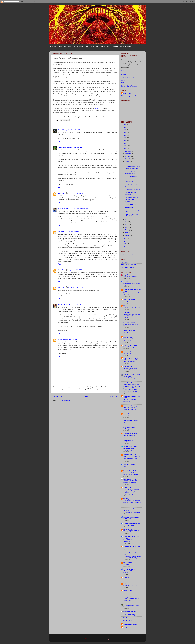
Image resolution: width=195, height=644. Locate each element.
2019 (125, 127)
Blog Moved (127, 301)
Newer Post (57, 396)
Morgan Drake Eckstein (65, 208)
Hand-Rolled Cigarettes (131, 184)
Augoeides (127, 275)
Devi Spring (61, 304)
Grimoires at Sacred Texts (128, 265)
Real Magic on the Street (131, 471)
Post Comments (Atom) (67, 400)
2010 (125, 148)
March (127, 230)
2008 (125, 241)
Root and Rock (128, 352)
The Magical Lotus (129, 499)
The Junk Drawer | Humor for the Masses (132, 375)
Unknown (61, 231)
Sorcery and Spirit (129, 330)
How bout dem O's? (130, 192)
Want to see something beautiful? (131, 215)
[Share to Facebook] (67, 120)
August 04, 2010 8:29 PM (73, 304)
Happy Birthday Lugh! (131, 176)
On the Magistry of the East (131, 606)
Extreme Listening (129, 347)
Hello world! (127, 332)
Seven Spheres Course (127, 77)
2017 (125, 130)
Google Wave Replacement (132, 189)
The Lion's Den (128, 440)
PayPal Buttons (129, 202)
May (126, 224)
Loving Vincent (128, 415)
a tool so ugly (129, 181)
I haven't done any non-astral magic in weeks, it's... (133, 167)
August (127, 161)
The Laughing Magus (130, 624)
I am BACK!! (127, 531)
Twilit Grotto (125, 262)
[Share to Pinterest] (69, 120)
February (128, 232)
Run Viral (126, 564)
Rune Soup (127, 312)
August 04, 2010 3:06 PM (75, 193)
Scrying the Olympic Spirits (131, 450)
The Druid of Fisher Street (132, 546)
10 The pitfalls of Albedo (130, 592)
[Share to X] (65, 120)
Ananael (126, 281)
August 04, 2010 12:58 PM (72, 130)
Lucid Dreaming (128, 441)
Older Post (113, 396)
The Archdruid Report (130, 433)
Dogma (125, 579)
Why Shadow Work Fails (130, 276)
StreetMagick (128, 590)
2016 (125, 132)
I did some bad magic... (131, 204)
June (126, 222)
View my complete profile (128, 96)
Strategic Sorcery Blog (130, 479)
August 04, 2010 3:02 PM (75, 147)
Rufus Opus (61, 193)
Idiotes (125, 466)
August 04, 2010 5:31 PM (75, 287)
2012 (125, 143)
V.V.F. (125, 584)
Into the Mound (128, 337)
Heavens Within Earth (130, 454)
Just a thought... (129, 207)
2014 (125, 138)
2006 (125, 246)
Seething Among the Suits (131, 517)
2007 (125, 244)
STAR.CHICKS (128, 518)
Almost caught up (130, 171)
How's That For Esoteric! (131, 530)
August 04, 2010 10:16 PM (70, 339)
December (128, 151)
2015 (125, 135)
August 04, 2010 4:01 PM (71, 231)
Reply (59, 141)
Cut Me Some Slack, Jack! (131, 378)
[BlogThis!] (63, 120)
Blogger (108, 639)
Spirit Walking (129, 195)
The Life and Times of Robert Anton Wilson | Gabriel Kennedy (132, 315)
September (128, 159)
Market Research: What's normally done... (132, 198)
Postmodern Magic (129, 464)
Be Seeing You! (128, 429)
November (128, 153)
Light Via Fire (128, 627)
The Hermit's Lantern (130, 618)
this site (96, 108)
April (127, 227)
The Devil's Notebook (130, 621)
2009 (125, 238)
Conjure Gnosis (128, 366)
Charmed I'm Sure (129, 322)
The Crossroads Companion (132, 523)
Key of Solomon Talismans (129, 86)
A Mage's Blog (128, 597)
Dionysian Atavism (129, 427)
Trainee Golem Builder (131, 420)
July (126, 219)
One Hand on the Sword (131, 605)
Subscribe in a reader (128, 255)
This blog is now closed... (130, 435)
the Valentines (128, 562)
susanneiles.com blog (130, 611)
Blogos (125, 306)
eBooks (123, 74)
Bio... (126, 187)
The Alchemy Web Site (128, 267)
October (127, 156)
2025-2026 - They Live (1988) (132, 307)
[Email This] (61, 120)
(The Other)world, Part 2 (130, 585)
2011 (125, 146)
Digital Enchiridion (129, 569)
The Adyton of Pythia (130, 345)
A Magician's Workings (131, 358)
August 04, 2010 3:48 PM (80, 208)
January (127, 235)
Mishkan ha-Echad (129, 299)
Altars (126, 164)
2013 (125, 140)
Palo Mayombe (128, 383)
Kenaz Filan (127, 487)
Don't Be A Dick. (128, 353)
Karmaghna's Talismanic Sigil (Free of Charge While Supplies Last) (132, 502)
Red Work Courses (126, 71)
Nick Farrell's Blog (129, 615)
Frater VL (61, 130)
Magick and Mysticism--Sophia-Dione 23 (131, 447)
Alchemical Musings (130, 509)
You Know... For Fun (131, 179)
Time (125, 422)
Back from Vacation (130, 173)
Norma (60, 339)
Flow (125, 548)
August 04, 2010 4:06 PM (75, 270)
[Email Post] (57, 120)
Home (85, 396)
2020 (125, 124)
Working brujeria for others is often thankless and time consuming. (132, 458)
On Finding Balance (129, 525)
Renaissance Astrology (130, 406)
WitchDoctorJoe (63, 147)
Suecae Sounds (128, 414)
